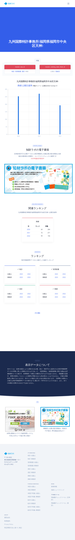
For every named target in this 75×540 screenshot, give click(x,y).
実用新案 (18, 71)
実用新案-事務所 (33, 466)
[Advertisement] (37, 24)
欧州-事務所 (32, 503)
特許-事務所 (32, 459)
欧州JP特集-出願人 (34, 507)
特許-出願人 (32, 455)
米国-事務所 (32, 490)
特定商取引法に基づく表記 (13, 528)
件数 (37, 61)
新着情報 (54, 486)
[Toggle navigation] (68, 3)
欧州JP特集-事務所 (34, 510)
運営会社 (7, 517)
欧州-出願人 (32, 500)
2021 (28, 233)
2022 (28, 236)
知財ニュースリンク (57, 490)
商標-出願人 (32, 476)
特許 (13, 71)
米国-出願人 (32, 486)
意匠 (23, 71)
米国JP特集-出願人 (34, 493)
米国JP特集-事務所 (34, 497)
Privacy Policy (8, 524)
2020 (28, 229)
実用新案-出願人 (33, 462)
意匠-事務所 (32, 472)
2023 (21, 274)
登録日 (57, 71)
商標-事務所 (32, 479)
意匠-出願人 (32, 469)
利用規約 (7, 521)
